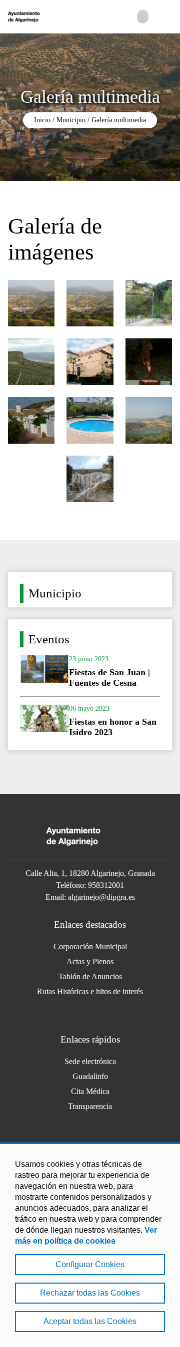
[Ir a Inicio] (45, 16)
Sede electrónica (90, 1061)
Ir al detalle (90, 671)
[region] (90, 1244)
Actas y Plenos (90, 961)
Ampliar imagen (31, 303)
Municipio (71, 120)
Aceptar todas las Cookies (90, 1321)
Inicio (42, 120)
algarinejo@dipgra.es (101, 897)
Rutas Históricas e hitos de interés (90, 991)
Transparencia (90, 1106)
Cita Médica (90, 1091)
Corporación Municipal (90, 946)
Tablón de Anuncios (90, 976)
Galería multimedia (119, 120)
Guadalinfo (90, 1076)
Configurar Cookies (90, 1264)
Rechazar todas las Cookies (90, 1293)
